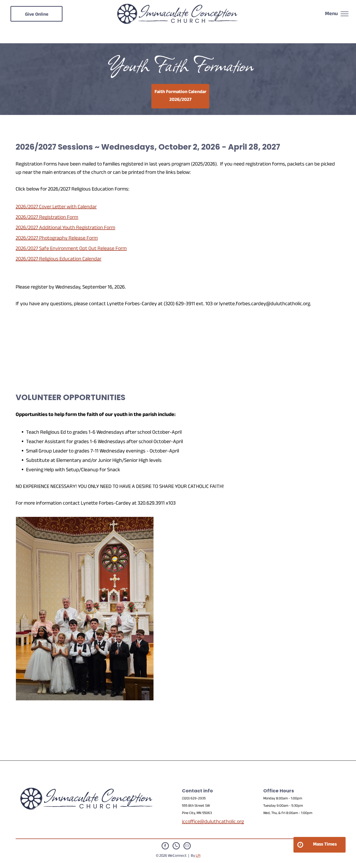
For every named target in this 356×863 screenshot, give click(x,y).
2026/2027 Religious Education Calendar (58, 259)
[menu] (344, 14)
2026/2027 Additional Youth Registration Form (65, 228)
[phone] (176, 846)
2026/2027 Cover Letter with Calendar (56, 207)
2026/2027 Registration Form (47, 217)
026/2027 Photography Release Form (58, 238)
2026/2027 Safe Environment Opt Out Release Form (71, 249)
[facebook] (165, 846)
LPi (198, 856)
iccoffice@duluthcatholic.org (213, 822)
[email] (187, 846)
